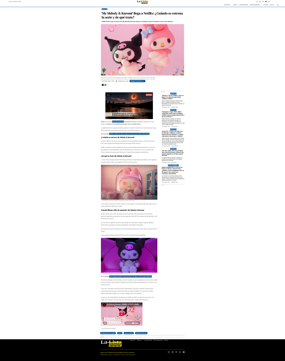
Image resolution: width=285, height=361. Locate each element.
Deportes (227, 5)
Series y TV (104, 9)
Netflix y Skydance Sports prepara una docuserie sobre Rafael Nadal (129, 134)
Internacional (243, 5)
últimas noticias (129, 333)
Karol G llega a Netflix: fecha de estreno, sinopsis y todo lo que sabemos (130, 276)
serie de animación (118, 121)
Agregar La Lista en (136, 81)
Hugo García (173, 162)
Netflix (119, 333)
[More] (261, 5)
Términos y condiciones (128, 352)
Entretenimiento (255, 5)
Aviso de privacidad (118, 352)
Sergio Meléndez (174, 145)
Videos (272, 5)
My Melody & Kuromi (141, 333)
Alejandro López (174, 107)
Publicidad (110, 352)
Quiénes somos (103, 352)
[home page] (142, 2)
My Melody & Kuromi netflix (108, 333)
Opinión (265, 5)
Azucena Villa (174, 126)
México (235, 5)
